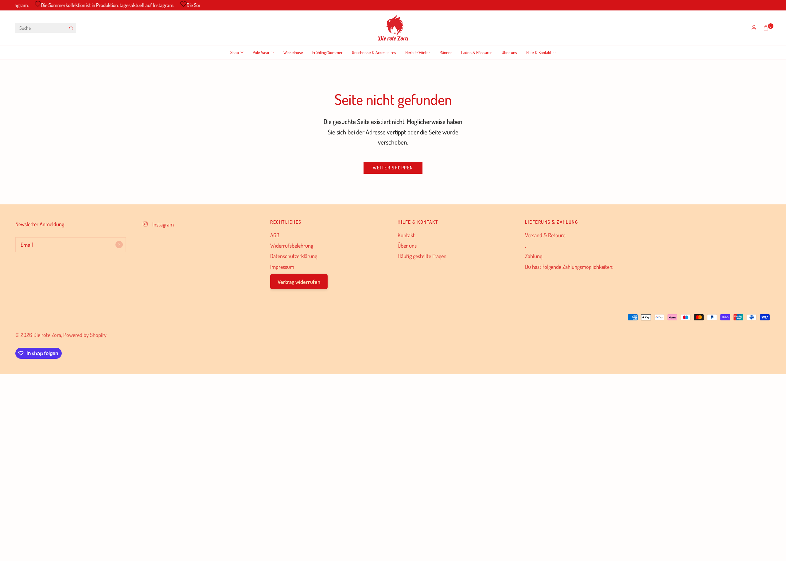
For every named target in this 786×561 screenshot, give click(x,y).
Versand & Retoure (545, 234)
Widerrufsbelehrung (291, 245)
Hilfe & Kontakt (538, 52)
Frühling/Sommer (327, 52)
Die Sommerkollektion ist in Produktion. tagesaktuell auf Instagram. (103, 5)
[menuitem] (239, 52)
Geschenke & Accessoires (374, 52)
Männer (445, 52)
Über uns (509, 52)
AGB (274, 234)
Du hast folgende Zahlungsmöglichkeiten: (569, 266)
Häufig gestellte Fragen (422, 255)
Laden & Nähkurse (476, 52)
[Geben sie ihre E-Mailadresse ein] (119, 244)
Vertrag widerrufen (299, 281)
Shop (234, 52)
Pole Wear (261, 52)
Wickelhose (293, 52)
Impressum (282, 266)
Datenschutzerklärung (293, 255)
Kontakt (406, 234)
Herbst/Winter (417, 52)
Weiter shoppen (393, 167)
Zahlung (533, 255)
